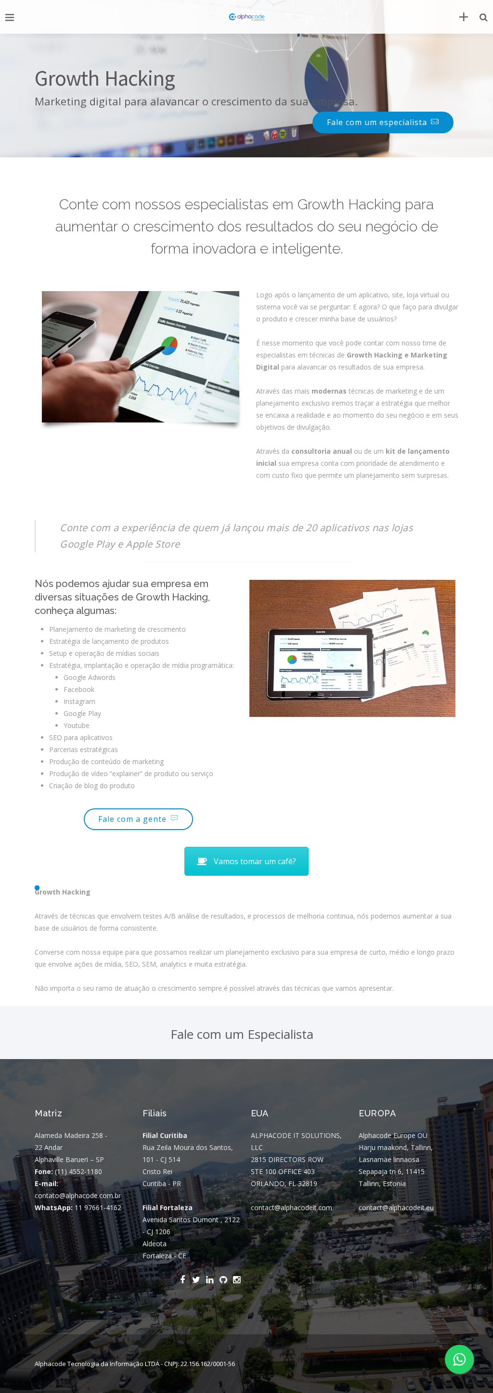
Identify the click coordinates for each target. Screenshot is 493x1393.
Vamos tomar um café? (255, 861)
